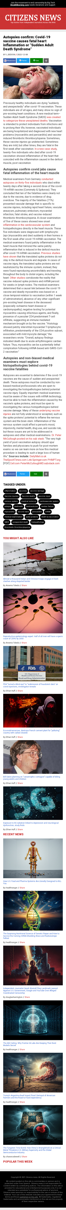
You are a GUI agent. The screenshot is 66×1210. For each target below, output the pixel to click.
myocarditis (9, 512)
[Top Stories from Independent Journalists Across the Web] (33, 25)
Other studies (17, 277)
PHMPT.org (54, 459)
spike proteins (32, 517)
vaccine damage (37, 491)
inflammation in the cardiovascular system (26, 224)
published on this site (29, 1197)
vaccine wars (23, 512)
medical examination (13, 517)
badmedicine (32, 506)
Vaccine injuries (11, 496)
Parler (24, 61)
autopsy (7, 506)
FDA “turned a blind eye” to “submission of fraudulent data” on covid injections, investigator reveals (30, 685)
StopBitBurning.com (19, 5)
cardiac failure (47, 506)
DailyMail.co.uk (38, 456)
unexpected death (20, 522)
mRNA (47, 512)
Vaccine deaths (28, 496)
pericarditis (37, 512)
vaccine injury (44, 496)
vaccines (23, 491)
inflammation (10, 491)
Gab (37, 61)
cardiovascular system (49, 501)
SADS (6, 522)
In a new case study (46, 148)
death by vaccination (50, 517)
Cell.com (15, 463)
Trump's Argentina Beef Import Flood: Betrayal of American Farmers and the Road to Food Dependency (29, 1096)
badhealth (18, 506)
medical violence (28, 501)
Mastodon (11, 61)
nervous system (11, 501)
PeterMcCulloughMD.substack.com (40, 463)
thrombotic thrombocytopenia (17, 527)
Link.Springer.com (37, 459)
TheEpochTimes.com (15, 459)
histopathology (37, 522)
